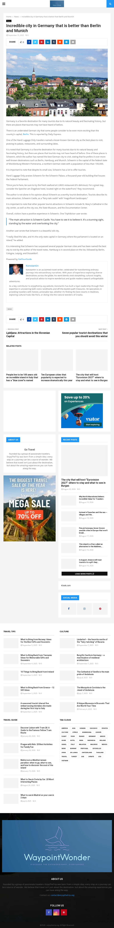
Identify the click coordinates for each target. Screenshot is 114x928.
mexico (104, 744)
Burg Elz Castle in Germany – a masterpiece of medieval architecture (91, 657)
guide (64, 740)
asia (73, 728)
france (81, 736)
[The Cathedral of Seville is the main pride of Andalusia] (67, 676)
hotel (72, 740)
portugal (84, 748)
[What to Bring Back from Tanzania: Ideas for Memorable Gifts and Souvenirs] (10, 659)
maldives (93, 744)
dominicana (86, 732)
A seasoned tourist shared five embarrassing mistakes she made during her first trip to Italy (36, 705)
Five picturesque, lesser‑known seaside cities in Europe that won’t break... (93, 530)
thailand (99, 752)
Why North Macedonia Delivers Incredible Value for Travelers (91, 498)
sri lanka (74, 752)
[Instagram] (56, 912)
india (81, 740)
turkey (74, 756)
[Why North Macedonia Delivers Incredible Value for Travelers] (68, 501)
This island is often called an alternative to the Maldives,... (91, 545)
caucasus (93, 728)
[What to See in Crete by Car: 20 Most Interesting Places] (10, 783)
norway (73, 748)
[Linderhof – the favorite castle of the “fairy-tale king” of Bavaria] (67, 643)
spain (64, 752)
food (73, 736)
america (65, 728)
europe (98, 732)
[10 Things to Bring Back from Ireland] (10, 676)
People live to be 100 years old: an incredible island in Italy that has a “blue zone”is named (22, 377)
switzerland (87, 752)
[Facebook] (49, 912)
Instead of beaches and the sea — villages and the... (93, 513)
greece (102, 736)
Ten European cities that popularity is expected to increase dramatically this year (56, 377)
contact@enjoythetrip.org (62, 895)
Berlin (26, 134)
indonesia (91, 740)
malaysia (82, 744)
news (10, 309)
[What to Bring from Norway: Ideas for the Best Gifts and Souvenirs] (10, 643)
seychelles (97, 748)
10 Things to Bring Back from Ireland (37, 672)
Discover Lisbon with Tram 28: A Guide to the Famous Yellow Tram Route (36, 730)
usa (99, 756)
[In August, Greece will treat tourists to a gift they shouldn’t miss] (68, 564)
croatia (105, 728)
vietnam (65, 760)
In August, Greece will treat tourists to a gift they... (90, 561)
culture (65, 732)
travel (64, 756)
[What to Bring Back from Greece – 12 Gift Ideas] (10, 691)
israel (64, 744)
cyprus (75, 732)
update (91, 756)
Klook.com (66, 585)
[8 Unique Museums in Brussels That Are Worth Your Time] (67, 707)
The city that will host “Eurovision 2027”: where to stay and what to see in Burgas (92, 377)
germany (92, 736)
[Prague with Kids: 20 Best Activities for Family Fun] (10, 748)
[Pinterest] (64, 912)
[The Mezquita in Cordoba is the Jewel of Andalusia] (67, 691)
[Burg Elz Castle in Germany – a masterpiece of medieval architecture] (67, 659)
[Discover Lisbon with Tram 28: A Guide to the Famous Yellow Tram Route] (10, 731)
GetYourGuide (25, 259)
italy (73, 744)
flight (64, 736)
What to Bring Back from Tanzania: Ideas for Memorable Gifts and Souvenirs (36, 657)
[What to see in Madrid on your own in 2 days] (10, 799)
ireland (103, 740)
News (9, 21)
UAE (82, 756)
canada (83, 728)
